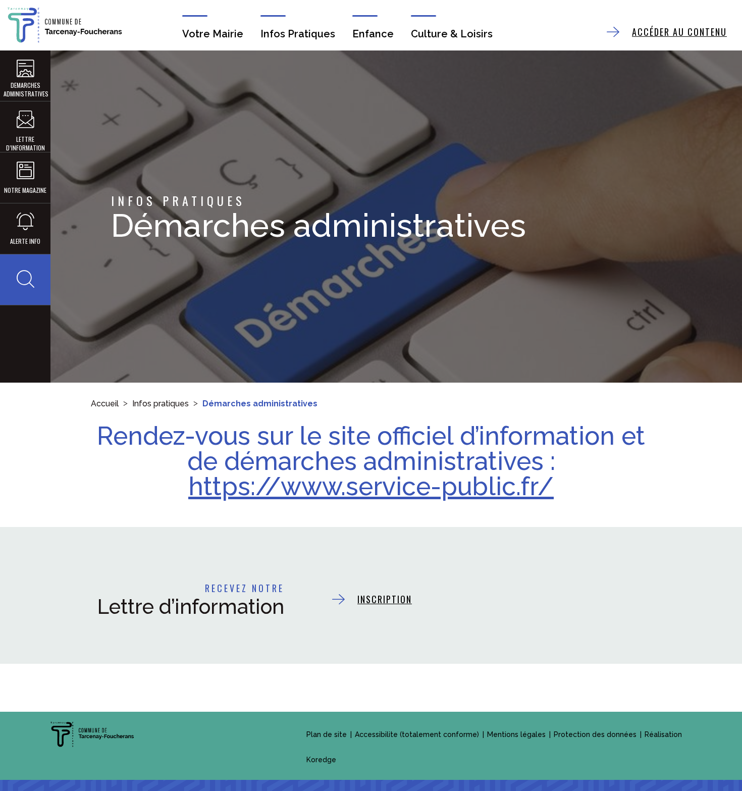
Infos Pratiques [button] (297, 34)
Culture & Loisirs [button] (452, 34)
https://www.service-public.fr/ (371, 486)
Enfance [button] (373, 34)
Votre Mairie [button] (212, 34)
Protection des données (595, 734)
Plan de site (326, 734)
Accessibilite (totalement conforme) (417, 734)
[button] (25, 279)
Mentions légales (516, 734)
